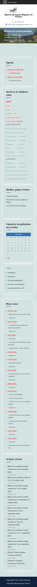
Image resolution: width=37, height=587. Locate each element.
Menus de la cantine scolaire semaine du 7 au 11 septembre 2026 (19, 533)
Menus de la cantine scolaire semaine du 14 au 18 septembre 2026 (18, 522)
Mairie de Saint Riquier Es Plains (19, 15)
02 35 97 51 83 (19, 22)
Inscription (11, 273)
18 (11, 248)
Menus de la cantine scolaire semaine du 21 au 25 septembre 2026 (18, 511)
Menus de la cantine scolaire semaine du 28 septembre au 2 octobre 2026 (19, 500)
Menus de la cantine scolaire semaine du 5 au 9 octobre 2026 (18, 488)
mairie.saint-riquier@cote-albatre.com (20, 24)
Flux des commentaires (16, 284)
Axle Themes (25, 583)
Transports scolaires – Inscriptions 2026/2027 (19, 348)
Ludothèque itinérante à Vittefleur (16, 398)
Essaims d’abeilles (12, 196)
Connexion (11, 277)
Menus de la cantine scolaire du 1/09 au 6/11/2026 (19, 314)
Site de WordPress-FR (16, 288)
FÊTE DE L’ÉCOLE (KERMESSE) (16, 394)
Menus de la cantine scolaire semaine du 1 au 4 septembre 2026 (18, 544)
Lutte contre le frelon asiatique (16, 206)
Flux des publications (15, 280)
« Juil (7, 258)
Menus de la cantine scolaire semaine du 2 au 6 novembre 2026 (18, 469)
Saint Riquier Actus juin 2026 (15, 363)
